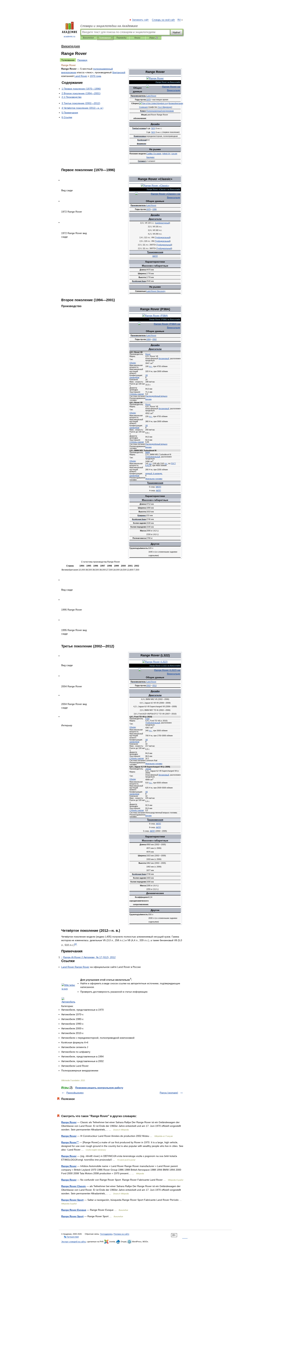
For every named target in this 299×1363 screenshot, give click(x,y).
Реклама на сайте (121, 1234)
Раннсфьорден (75, 1092)
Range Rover (68, 1122)
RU (179, 20)
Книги (137, 38)
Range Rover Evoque (73, 1210)
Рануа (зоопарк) (169, 1092)
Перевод (82, 60)
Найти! (176, 32)
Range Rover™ (70, 1142)
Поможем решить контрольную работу (99, 1087)
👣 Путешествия (71, 1237)
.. (150, 366)
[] (75, 944)
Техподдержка (106, 1234)
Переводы (121, 38)
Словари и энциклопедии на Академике (109, 26)
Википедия (88, 38)
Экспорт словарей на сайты (73, 1242)
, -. (153, 473)
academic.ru (69, 36)
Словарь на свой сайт (163, 20)
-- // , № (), (89, 957)
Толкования (105, 38)
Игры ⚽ (153, 38)
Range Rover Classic (73, 1186)
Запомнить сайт (140, 20)
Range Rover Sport (72, 1199)
